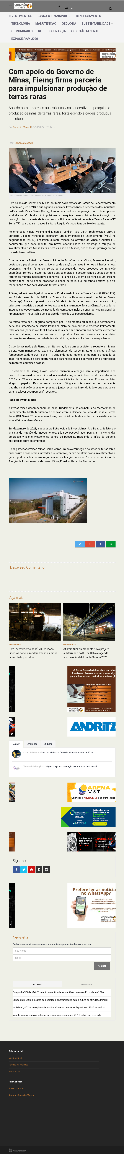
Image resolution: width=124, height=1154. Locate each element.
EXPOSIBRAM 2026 (24, 39)
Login (71, 8)
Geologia (69, 23)
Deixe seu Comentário (27, 567)
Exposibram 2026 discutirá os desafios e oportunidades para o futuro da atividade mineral (60, 999)
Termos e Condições (18, 1064)
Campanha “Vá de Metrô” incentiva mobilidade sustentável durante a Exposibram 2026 (58, 992)
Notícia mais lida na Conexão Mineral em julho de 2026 (67, 752)
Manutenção (45, 23)
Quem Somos (15, 1058)
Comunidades (22, 31)
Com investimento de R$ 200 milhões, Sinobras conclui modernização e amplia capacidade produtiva (33, 653)
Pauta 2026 (14, 1071)
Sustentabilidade (96, 23)
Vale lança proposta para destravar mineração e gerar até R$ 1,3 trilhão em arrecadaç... (58, 1015)
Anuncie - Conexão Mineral (21, 1095)
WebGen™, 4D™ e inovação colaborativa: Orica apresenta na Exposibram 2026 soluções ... (60, 1007)
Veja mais (16, 597)
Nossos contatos (16, 1088)
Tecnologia (20, 23)
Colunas (16, 744)
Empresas (32, 743)
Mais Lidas (86, 984)
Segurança (57, 31)
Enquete (48, 743)
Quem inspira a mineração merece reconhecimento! (72, 766)
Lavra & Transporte (54, 16)
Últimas (37, 984)
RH (40, 31)
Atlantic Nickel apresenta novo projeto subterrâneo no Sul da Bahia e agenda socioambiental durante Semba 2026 (86, 653)
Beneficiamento (88, 16)
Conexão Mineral (85, 31)
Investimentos (20, 16)
